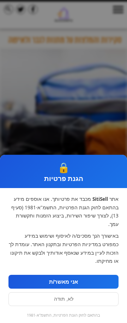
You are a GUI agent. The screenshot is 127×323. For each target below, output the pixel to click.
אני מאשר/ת (63, 282)
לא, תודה (63, 299)
